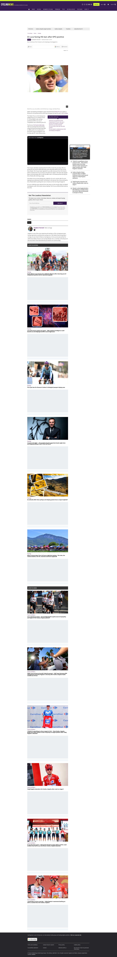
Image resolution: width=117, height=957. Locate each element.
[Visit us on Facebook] (82, 4)
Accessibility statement (33, 947)
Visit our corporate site (75, 935)
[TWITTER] (35, 230)
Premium (57, 9)
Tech (63, 9)
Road (29, 222)
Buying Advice (71, 9)
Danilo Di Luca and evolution (55, 124)
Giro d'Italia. (65, 113)
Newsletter (65, 46)
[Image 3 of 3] (65, 78)
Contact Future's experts (48, 944)
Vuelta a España (58, 29)
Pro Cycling (30, 33)
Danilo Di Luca (58, 111)
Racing (39, 9)
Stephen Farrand (36, 39)
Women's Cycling (48, 9)
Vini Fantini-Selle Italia (38, 125)
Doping (39, 33)
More (86, 9)
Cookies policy (77, 944)
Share (31, 46)
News (33, 9)
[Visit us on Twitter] (85, 4)
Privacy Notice (34, 208)
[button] (113, 4)
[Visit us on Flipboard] (91, 4)
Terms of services (46, 207)
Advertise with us (62, 947)
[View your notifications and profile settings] (108, 4)
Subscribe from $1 (78, 29)
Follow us (58, 46)
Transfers (68, 29)
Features (79, 9)
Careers (45, 947)
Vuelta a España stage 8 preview (43, 29)
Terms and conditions (33, 944)
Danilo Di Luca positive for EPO (56, 120)
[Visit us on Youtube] (89, 4)
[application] (47, 150)
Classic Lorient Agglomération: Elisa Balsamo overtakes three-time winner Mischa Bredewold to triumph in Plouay (80, 190)
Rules (35, 33)
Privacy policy (61, 944)
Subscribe (96, 4)
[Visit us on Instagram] (87, 4)
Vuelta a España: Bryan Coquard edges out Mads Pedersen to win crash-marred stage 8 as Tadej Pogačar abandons (80, 175)
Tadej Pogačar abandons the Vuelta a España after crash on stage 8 (80, 183)
